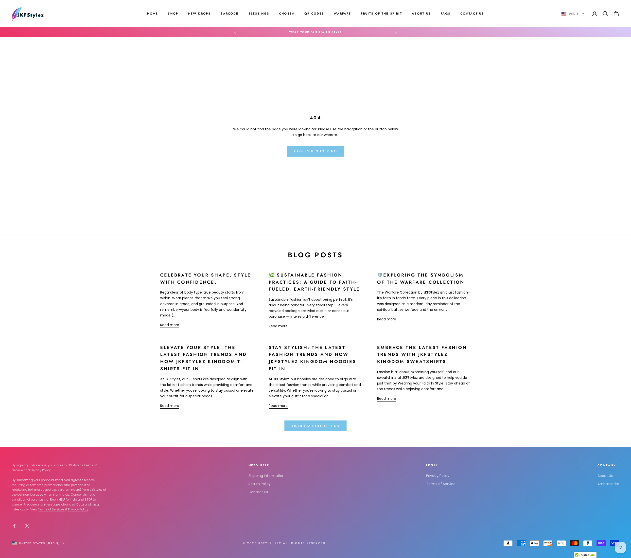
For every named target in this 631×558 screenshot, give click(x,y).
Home (152, 13)
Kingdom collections (315, 426)
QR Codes (314, 13)
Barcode (230, 13)
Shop (173, 13)
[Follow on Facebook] (14, 525)
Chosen (287, 13)
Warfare (342, 13)
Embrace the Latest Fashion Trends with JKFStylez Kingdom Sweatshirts (422, 354)
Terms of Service (441, 483)
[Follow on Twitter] (27, 525)
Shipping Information (266, 475)
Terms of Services (51, 509)
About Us (421, 13)
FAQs (446, 13)
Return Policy (259, 483)
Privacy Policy (41, 470)
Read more (169, 324)
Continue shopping (315, 151)
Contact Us (472, 13)
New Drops (199, 13)
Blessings (258, 13)
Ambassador (608, 483)
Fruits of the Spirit (381, 13)
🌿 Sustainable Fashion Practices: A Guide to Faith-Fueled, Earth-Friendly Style (314, 282)
